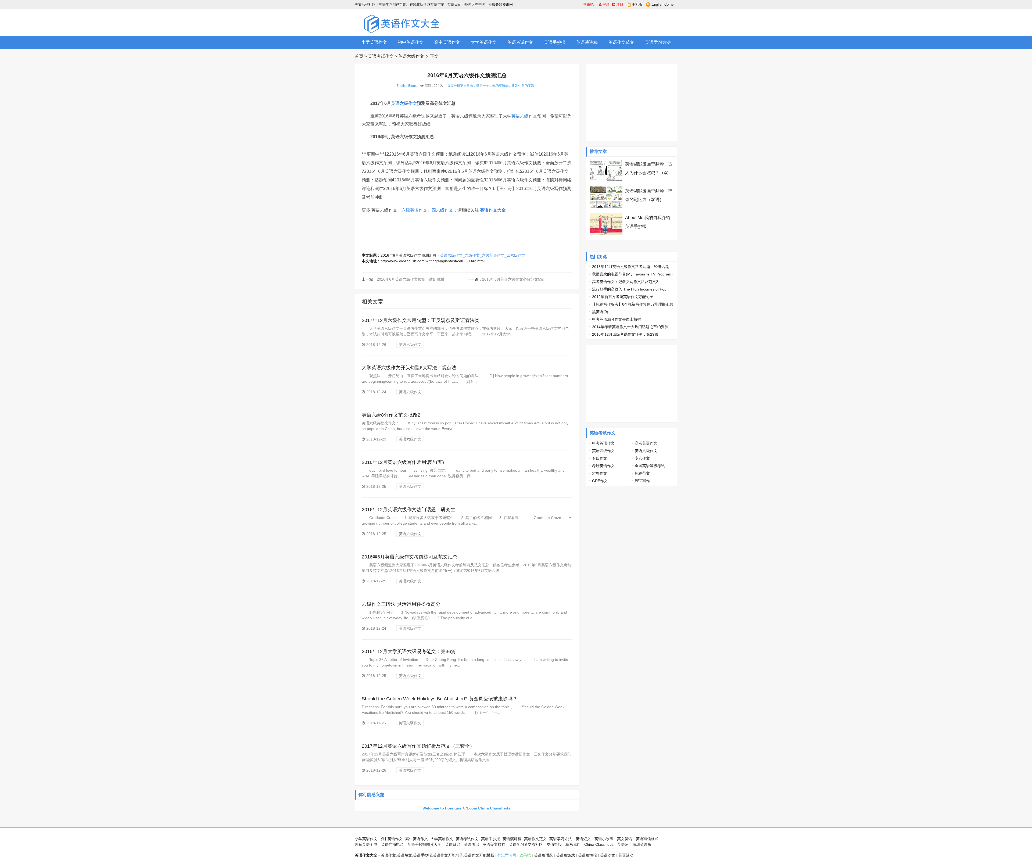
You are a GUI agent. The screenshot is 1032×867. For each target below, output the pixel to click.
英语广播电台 (392, 844)
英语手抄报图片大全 (424, 844)
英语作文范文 (621, 42)
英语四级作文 (603, 451)
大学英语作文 (484, 42)
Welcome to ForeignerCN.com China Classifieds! (467, 808)
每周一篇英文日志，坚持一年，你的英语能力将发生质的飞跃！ (492, 86)
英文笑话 (624, 839)
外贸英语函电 (366, 844)
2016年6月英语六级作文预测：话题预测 (410, 279)
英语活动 (625, 855)
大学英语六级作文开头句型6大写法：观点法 (409, 367)
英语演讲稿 (587, 42)
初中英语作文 (411, 42)
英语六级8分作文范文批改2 (391, 415)
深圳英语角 (641, 844)
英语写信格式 (647, 839)
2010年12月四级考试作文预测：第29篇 (625, 334)
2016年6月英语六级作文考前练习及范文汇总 (409, 557)
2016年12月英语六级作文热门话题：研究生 (408, 509)
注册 (619, 4)
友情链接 (554, 844)
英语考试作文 (520, 42)
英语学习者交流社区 (526, 844)
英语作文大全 (493, 210)
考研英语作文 (603, 466)
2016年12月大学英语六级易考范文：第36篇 (409, 651)
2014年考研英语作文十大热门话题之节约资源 (630, 327)
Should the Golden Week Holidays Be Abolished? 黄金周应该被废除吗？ (439, 698)
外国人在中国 (474, 4)
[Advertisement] (579, 22)
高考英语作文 (646, 443)
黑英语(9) (600, 312)
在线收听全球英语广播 (427, 4)
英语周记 (471, 844)
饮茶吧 (588, 4)
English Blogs (406, 86)
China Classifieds (599, 844)
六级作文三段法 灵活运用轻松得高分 (401, 604)
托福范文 (642, 473)
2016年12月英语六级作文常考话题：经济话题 (630, 266)
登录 (605, 4)
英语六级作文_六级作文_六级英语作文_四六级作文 (482, 255)
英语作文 (388, 855)
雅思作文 (599, 473)
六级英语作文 (414, 210)
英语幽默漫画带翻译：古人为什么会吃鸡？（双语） (648, 173)
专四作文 (599, 458)
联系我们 (572, 844)
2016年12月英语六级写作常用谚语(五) (403, 462)
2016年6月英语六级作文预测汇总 (408, 255)
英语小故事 (603, 839)
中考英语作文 (603, 443)
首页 (359, 56)
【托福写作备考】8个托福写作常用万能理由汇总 (632, 304)
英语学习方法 (658, 42)
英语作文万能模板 (479, 855)
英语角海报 (587, 855)
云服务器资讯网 (500, 4)
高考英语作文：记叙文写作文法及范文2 (625, 282)
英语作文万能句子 (448, 855)
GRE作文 (600, 481)
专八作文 (642, 458)
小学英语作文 (374, 42)
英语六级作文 (411, 56)
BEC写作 (642, 481)
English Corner (663, 4)
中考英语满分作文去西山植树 (616, 319)
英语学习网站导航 (393, 4)
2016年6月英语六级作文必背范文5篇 (513, 279)
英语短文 (583, 839)
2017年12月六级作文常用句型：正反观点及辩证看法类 (420, 320)
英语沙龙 (607, 855)
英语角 (623, 844)
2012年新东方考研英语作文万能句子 (622, 297)
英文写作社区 (365, 4)
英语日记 (454, 4)
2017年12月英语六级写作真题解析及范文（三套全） (418, 746)
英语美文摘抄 (494, 844)
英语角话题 (543, 855)
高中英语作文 (447, 42)
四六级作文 (442, 210)
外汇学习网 (506, 855)
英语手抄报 (554, 42)
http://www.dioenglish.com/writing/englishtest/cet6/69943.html (433, 261)
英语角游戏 (565, 855)
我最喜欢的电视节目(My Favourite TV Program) (632, 274)
